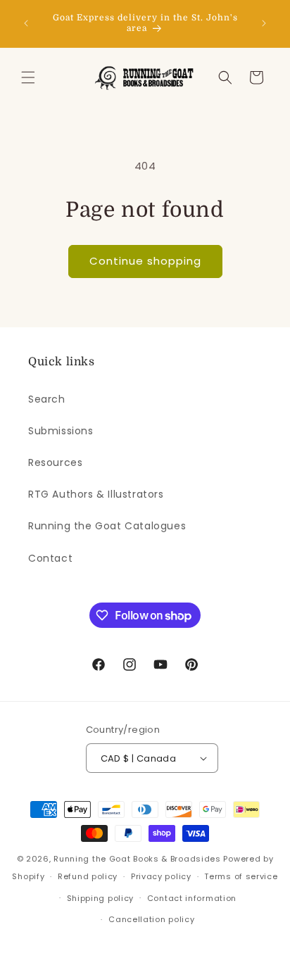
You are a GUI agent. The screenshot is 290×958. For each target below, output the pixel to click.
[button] (28, 77)
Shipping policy (100, 898)
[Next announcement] (263, 23)
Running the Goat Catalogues (107, 526)
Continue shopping (145, 260)
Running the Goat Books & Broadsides (137, 858)
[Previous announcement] (26, 23)
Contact (50, 558)
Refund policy (88, 876)
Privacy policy (161, 876)
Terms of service (240, 876)
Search (46, 399)
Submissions (61, 431)
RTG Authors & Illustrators (96, 494)
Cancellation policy (151, 919)
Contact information (192, 898)
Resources (55, 462)
